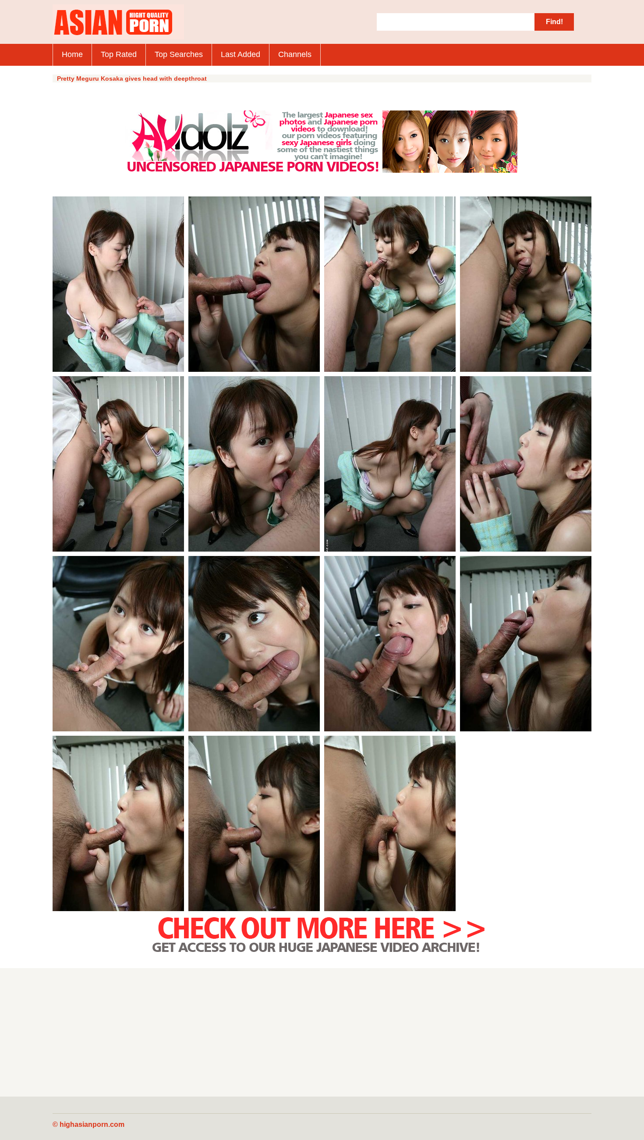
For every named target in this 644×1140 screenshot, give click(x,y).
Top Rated (119, 54)
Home (72, 54)
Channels (294, 54)
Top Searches (179, 54)
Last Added (240, 54)
